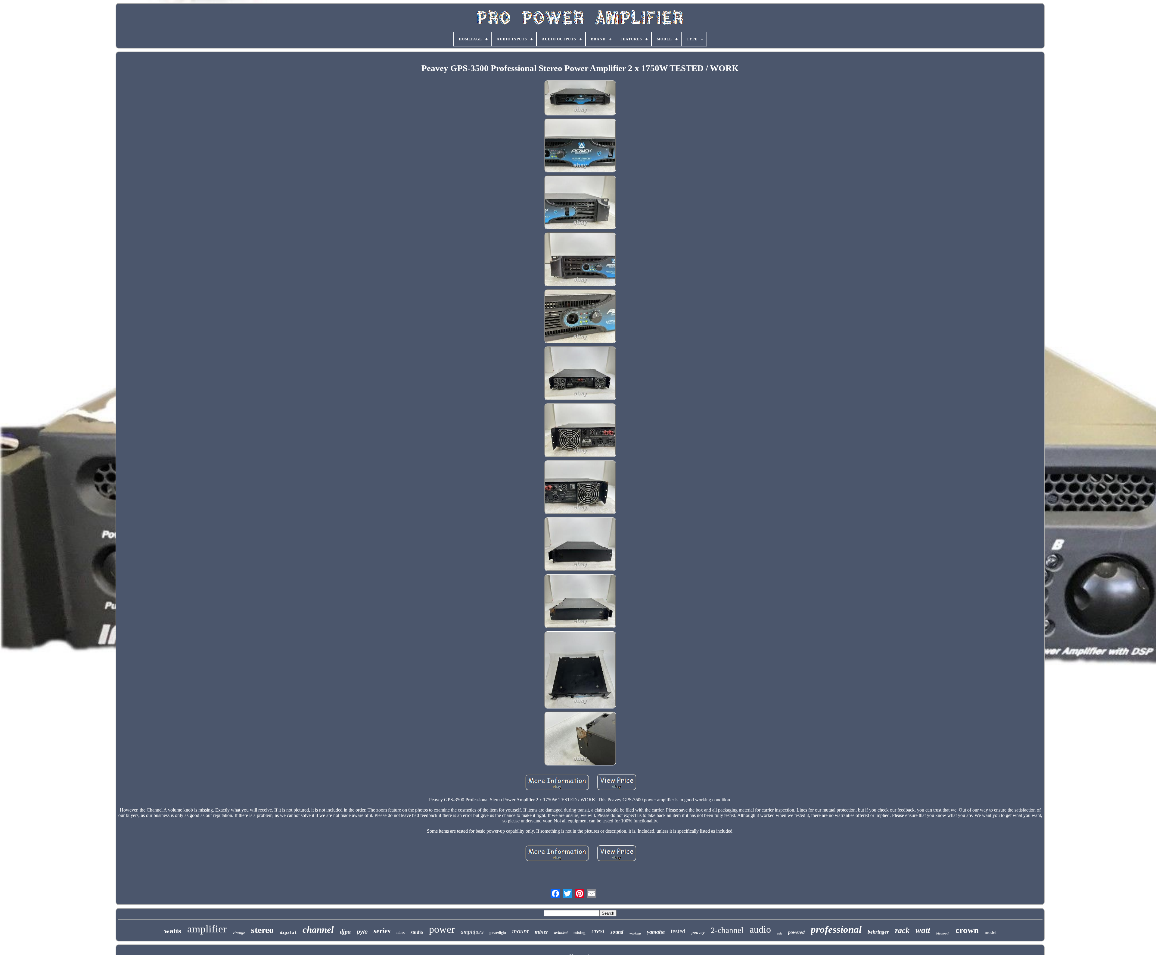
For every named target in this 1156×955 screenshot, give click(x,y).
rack (902, 930)
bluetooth (942, 933)
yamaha (656, 932)
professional (836, 929)
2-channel (727, 930)
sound (617, 932)
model (990, 932)
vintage (239, 932)
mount (520, 931)
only (779, 933)
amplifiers (472, 931)
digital (288, 932)
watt (922, 930)
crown (967, 930)
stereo (262, 930)
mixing (579, 932)
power (442, 929)
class (400, 932)
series (382, 931)
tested (678, 931)
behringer (878, 932)
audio (760, 929)
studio (417, 932)
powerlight (497, 933)
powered (796, 932)
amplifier (207, 929)
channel (318, 929)
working (635, 933)
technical (560, 933)
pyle (362, 932)
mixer (541, 931)
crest (598, 931)
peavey (698, 932)
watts (172, 931)
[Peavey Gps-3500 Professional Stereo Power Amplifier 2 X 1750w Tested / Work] (580, 98)
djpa (345, 931)
